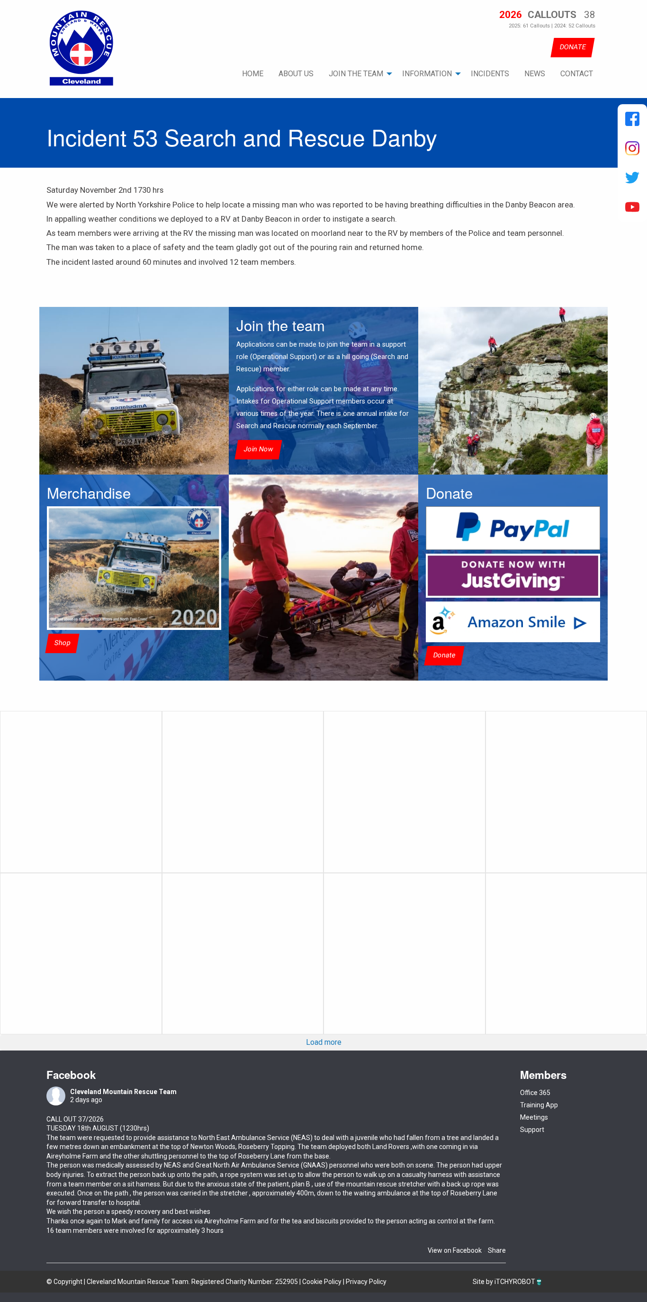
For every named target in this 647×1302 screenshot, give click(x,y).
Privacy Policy (366, 1281)
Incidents (490, 73)
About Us (296, 73)
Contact (576, 73)
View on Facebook (455, 1250)
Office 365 (535, 1092)
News (534, 73)
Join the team (356, 73)
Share (497, 1250)
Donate (444, 656)
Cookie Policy (321, 1281)
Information (427, 73)
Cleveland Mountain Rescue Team (123, 1091)
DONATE (572, 47)
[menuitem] (252, 74)
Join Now (258, 449)
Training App (539, 1105)
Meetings (534, 1117)
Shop (62, 643)
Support (532, 1129)
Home (252, 73)
